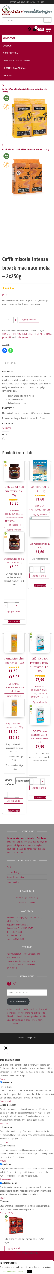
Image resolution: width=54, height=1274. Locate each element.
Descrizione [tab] (10, 362)
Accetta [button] (29, 1271)
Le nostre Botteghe (14, 872)
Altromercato (23, 337)
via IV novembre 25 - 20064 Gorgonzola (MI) (23, 953)
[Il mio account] (29, 29)
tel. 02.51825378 (13, 921)
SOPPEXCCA (6, 428)
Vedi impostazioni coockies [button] (13, 1271)
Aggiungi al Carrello (14, 696)
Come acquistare (13, 881)
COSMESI (7, 46)
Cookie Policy (33, 897)
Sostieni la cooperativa (15, 877)
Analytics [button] (3, 1160)
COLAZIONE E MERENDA (42, 334)
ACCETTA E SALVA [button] (6, 1212)
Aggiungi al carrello (29, 319)
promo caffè (6, 337)
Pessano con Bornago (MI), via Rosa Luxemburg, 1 (25, 917)
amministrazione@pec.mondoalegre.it (21, 960)
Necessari (7, 1082)
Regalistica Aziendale (15, 68)
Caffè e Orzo (28, 334)
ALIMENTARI (9, 38)
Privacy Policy (21, 897)
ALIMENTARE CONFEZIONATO (12, 334)
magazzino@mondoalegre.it (17, 924)
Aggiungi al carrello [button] (14, 529)
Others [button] (2, 1197)
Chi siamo (8, 75)
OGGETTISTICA (10, 53)
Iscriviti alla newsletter (18, 1001)
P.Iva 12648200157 (13, 957)
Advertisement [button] (5, 1179)
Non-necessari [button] (5, 1101)
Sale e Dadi (46, 509)
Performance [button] (5, 1141)
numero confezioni (9, 782)
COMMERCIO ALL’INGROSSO (16, 60)
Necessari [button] (3, 1078)
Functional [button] (4, 1123)
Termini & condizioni (27, 902)
